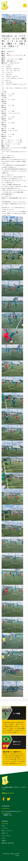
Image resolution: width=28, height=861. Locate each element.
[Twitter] (8, 799)
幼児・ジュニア (5, 48)
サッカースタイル (6, 835)
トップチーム (5, 828)
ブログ (3, 838)
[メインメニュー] (25, 5)
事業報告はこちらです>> (8, 793)
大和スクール (5, 833)
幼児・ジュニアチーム (7, 830)
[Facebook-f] (3, 799)
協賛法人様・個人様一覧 (8, 843)
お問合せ (4, 840)
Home (3, 825)
